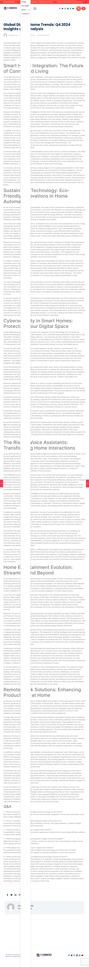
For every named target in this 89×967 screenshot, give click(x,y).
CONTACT (25, 14)
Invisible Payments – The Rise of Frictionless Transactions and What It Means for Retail (52, 2)
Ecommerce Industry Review (16, 955)
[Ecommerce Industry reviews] (10, 8)
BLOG (24, 10)
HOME (24, 2)
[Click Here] (83, 8)
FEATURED (25, 6)
